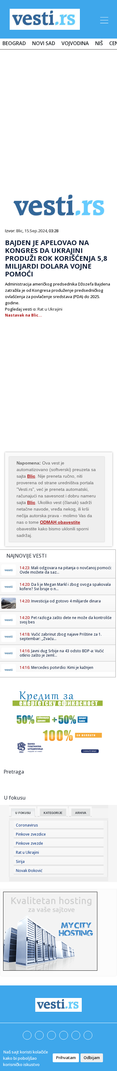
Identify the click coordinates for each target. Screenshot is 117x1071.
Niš (99, 43)
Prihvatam (66, 1057)
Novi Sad (43, 43)
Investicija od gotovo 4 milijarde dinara (66, 601)
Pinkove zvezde (29, 843)
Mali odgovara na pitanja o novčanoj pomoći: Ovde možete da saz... (66, 570)
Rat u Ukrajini (49, 309)
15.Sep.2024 (35, 231)
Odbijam (92, 1057)
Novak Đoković (29, 870)
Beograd (14, 43)
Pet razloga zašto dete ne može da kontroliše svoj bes (66, 620)
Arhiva (80, 813)
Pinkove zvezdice (31, 834)
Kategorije (53, 813)
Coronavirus (27, 825)
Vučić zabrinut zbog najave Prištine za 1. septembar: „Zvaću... (61, 636)
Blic (19, 231)
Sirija (20, 861)
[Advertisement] (58, 116)
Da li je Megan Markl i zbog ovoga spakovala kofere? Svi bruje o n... (65, 586)
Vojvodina (75, 43)
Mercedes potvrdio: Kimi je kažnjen (62, 667)
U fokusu (23, 813)
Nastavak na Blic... (23, 315)
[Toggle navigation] (103, 19)
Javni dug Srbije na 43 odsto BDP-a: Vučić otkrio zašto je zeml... (62, 653)
